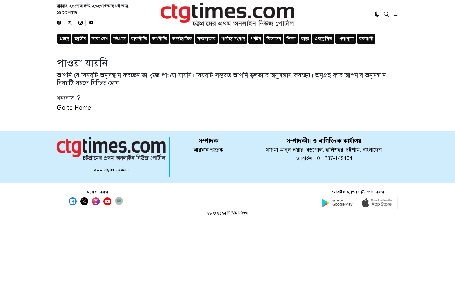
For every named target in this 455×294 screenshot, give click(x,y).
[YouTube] (92, 23)
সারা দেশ (100, 39)
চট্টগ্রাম (119, 39)
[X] (71, 23)
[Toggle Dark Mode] (377, 14)
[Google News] (119, 201)
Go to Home (74, 108)
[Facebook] (60, 23)
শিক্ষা (291, 39)
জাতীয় (80, 39)
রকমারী (366, 39)
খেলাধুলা (346, 39)
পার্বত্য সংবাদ (233, 39)
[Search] (386, 14)
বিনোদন (273, 39)
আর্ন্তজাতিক (182, 39)
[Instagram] (82, 23)
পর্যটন (255, 39)
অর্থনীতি (159, 39)
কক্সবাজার (206, 39)
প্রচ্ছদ (64, 39)
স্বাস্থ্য (305, 39)
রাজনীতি (139, 39)
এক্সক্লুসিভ (323, 39)
